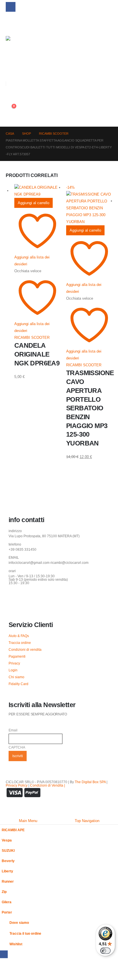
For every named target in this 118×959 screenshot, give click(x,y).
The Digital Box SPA (90, 782)
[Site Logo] (18, 48)
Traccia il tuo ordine (25, 933)
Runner (8, 881)
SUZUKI (8, 850)
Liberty (7, 871)
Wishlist (15, 944)
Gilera (6, 902)
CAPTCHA (17, 747)
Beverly (8, 861)
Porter (7, 912)
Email (13, 730)
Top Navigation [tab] (87, 821)
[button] (10, 70)
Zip (4, 892)
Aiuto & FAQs (19, 636)
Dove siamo (19, 922)
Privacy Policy (16, 785)
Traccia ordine (20, 642)
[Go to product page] (37, 191)
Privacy (14, 663)
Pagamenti (17, 656)
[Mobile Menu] (10, 23)
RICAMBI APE (13, 830)
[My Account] (8, 96)
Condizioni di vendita (25, 649)
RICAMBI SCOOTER (32, 337)
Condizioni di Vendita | (47, 785)
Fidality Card (18, 684)
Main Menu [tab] (28, 821)
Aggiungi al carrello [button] (33, 203)
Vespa (7, 840)
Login (13, 670)
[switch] (105, 951)
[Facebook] (10, 7)
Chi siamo (16, 677)
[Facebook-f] (16, 598)
